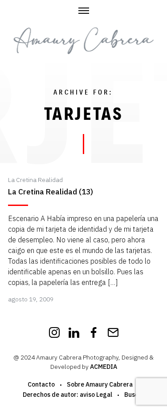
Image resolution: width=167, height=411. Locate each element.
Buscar (134, 395)
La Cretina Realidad (35, 180)
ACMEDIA (103, 367)
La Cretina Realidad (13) (50, 192)
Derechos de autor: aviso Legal (67, 395)
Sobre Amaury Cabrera (100, 384)
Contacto (41, 384)
